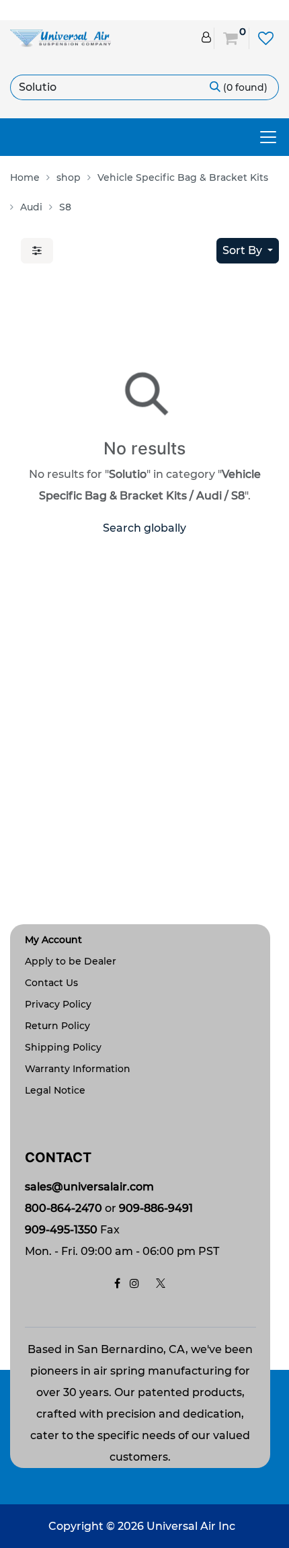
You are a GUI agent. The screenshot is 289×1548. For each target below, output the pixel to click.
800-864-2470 (63, 1208)
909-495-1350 (61, 1229)
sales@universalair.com (89, 1186)
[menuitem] (28, 177)
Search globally (144, 528)
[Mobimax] (60, 37)
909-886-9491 (156, 1208)
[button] (247, 250)
